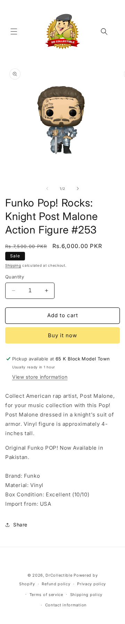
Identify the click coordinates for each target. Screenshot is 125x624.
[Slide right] (77, 188)
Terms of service (46, 594)
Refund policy (56, 583)
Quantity (14, 276)
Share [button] (20, 524)
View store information (39, 377)
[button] (14, 31)
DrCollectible (58, 575)
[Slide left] (47, 188)
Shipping (13, 265)
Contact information (66, 605)
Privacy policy (91, 583)
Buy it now (62, 335)
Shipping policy (86, 594)
